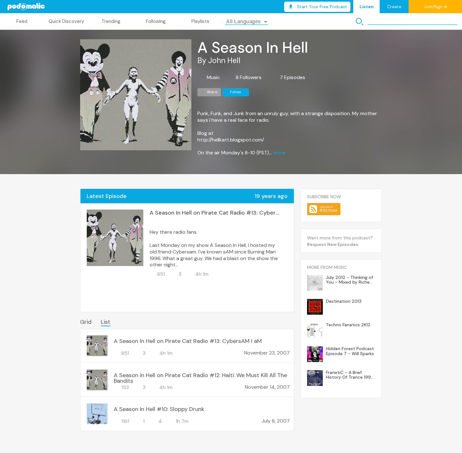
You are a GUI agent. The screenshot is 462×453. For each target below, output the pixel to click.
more (279, 153)
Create (394, 6)
